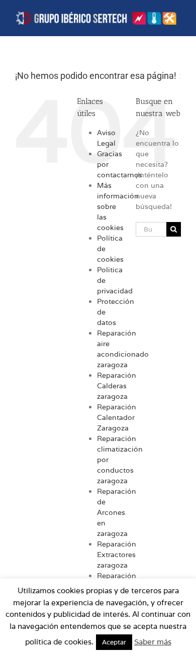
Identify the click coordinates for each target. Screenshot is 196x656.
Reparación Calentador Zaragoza (116, 417)
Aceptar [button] (114, 642)
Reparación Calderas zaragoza (116, 386)
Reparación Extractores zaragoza (116, 554)
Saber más (152, 641)
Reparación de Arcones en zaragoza (116, 512)
